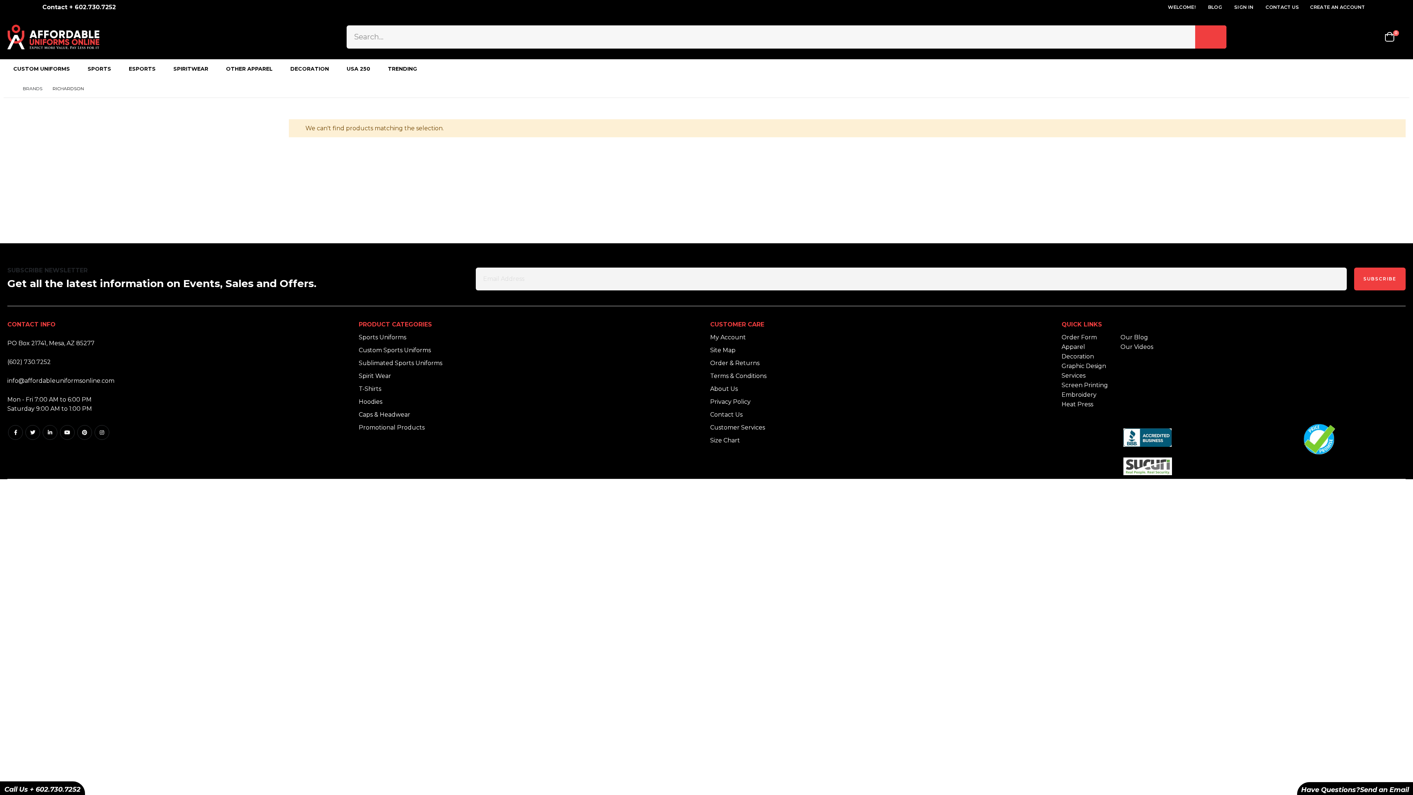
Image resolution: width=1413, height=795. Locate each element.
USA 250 (358, 69)
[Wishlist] (1372, 37)
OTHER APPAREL (249, 69)
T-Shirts (370, 388)
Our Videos (1136, 346)
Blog (1215, 7)
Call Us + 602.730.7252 (42, 789)
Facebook (15, 432)
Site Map (723, 350)
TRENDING (402, 69)
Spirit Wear (375, 375)
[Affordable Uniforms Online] (53, 37)
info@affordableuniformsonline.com (60, 380)
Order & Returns (734, 363)
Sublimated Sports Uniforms (400, 363)
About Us (724, 388)
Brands (32, 88)
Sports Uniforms (382, 337)
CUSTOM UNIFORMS (41, 69)
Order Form (1079, 337)
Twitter (32, 432)
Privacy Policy (730, 401)
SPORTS (99, 69)
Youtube (67, 432)
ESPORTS (142, 69)
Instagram (102, 432)
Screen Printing (1085, 385)
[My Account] (1352, 37)
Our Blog (1134, 337)
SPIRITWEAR (190, 69)
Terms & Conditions (738, 375)
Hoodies (370, 401)
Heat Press (1077, 404)
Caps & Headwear (384, 414)
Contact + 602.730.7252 (79, 7)
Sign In (1243, 7)
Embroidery (1079, 394)
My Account (728, 337)
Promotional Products (392, 427)
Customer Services (737, 427)
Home (10, 88)
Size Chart (725, 440)
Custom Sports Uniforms (395, 350)
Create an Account (1337, 7)
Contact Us (1282, 7)
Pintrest (84, 432)
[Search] (1210, 36)
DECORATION (309, 69)
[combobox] (786, 36)
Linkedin (50, 432)
